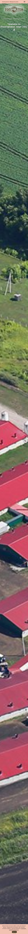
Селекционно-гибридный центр (10, 1)
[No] (26, 929)
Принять (14, 932)
